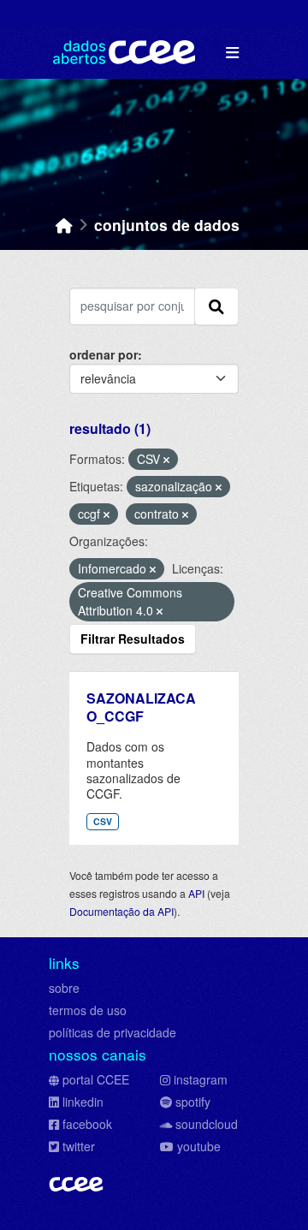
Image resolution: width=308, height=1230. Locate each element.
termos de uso (88, 1010)
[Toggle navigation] (232, 52)
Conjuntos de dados (167, 224)
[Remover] (166, 459)
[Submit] (216, 306)
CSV (102, 821)
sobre (64, 987)
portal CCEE (95, 1079)
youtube (199, 1146)
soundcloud (206, 1123)
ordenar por (103, 354)
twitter (78, 1146)
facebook (87, 1123)
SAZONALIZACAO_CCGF (141, 707)
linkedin (83, 1101)
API (196, 893)
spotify (192, 1101)
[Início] (64, 224)
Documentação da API (121, 911)
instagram (201, 1079)
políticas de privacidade (112, 1032)
